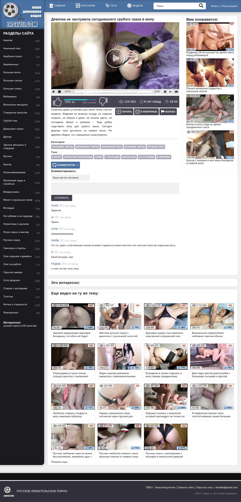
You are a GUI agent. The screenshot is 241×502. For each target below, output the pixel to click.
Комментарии (66, 165)
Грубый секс (156, 146)
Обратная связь (204, 487)
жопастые (129, 157)
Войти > (215, 6)
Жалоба (170, 111)
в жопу (56, 157)
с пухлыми (112, 157)
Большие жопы (135, 146)
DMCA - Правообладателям (160, 487)
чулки (99, 157)
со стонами (146, 157)
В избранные (148, 111)
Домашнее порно (87, 146)
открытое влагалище (78, 157)
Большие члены (62, 146)
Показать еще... (60, 461)
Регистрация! (229, 6)
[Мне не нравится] (103, 101)
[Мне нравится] (57, 101)
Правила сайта (186, 487)
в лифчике (163, 157)
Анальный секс (112, 146)
